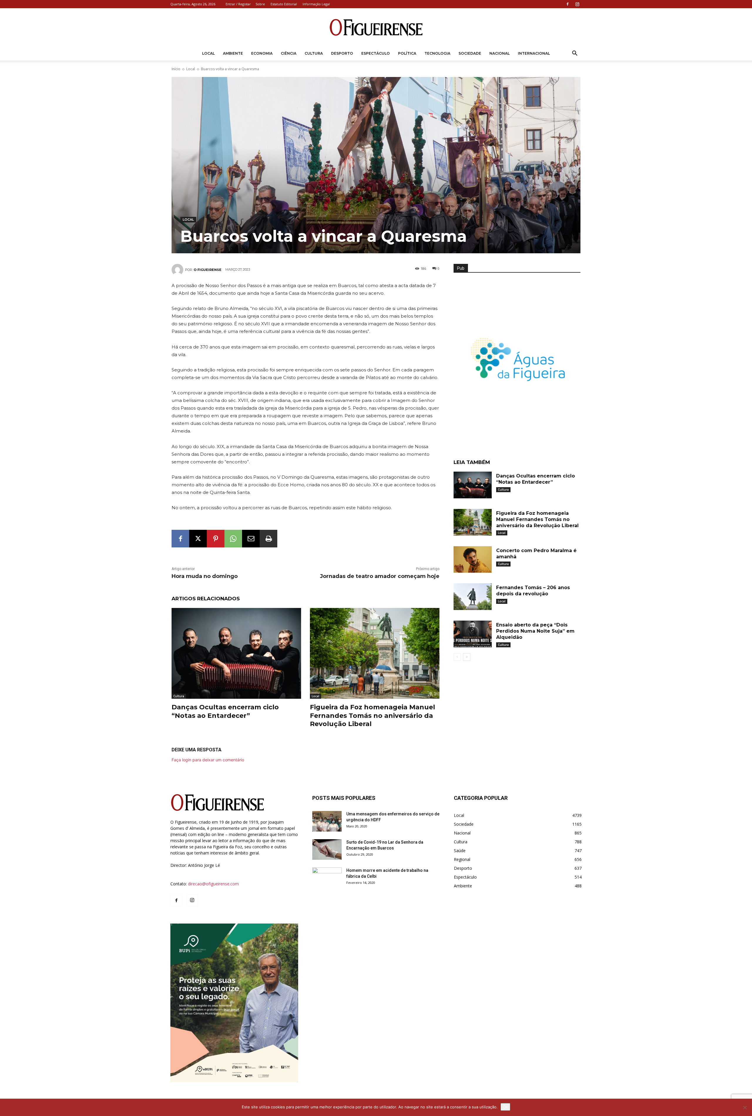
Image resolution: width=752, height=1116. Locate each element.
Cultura (314, 53)
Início (176, 68)
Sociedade (470, 53)
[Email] (251, 538)
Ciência (288, 53)
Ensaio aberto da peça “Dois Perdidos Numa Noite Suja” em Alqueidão (535, 631)
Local (208, 53)
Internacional (534, 53)
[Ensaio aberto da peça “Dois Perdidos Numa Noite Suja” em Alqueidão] (473, 634)
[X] (198, 538)
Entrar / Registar (238, 4)
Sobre (260, 4)
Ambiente (233, 53)
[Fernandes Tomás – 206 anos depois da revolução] (473, 596)
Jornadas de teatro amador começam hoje (379, 576)
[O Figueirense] (376, 27)
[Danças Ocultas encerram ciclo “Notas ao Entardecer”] (236, 653)
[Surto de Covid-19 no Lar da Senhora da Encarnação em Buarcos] (327, 849)
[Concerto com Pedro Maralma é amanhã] (473, 559)
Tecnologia (437, 53)
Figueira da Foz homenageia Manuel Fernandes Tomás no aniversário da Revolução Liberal (372, 715)
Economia (262, 53)
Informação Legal (316, 4)
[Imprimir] (268, 538)
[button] (575, 54)
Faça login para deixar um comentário (208, 759)
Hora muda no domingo (205, 576)
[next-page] (466, 657)
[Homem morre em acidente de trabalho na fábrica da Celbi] (327, 877)
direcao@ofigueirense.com (213, 884)
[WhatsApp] (233, 538)
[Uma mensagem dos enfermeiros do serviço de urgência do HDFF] (327, 821)
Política (407, 53)
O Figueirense (207, 270)
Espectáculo (375, 53)
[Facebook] (567, 4)
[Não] (745, 1107)
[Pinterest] (215, 538)
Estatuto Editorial (284, 4)
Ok (505, 1107)
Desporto (342, 53)
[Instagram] (577, 4)
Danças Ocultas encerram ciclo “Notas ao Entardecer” (225, 711)
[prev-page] (457, 657)
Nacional (499, 53)
